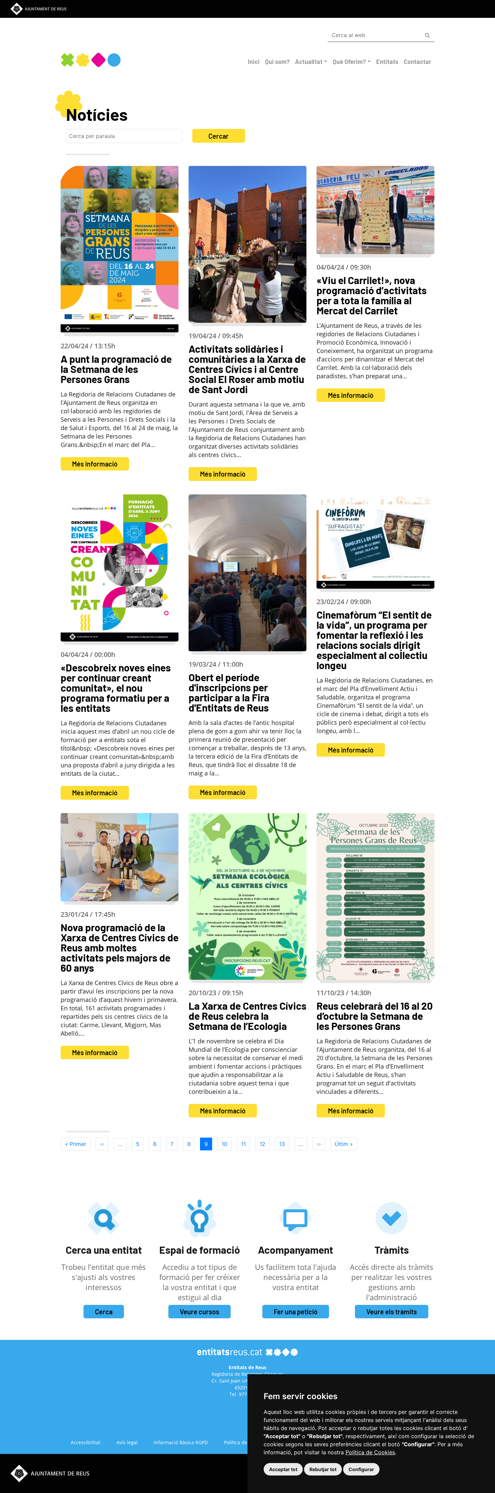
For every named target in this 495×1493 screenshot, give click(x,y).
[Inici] (91, 60)
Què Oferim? (349, 61)
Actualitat (309, 61)
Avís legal (127, 1442)
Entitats (387, 61)
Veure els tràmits (391, 1312)
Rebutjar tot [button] (322, 1469)
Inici (254, 61)
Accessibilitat (85, 1442)
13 (284, 1144)
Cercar (218, 136)
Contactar (417, 61)
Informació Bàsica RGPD (181, 1442)
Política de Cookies (370, 1452)
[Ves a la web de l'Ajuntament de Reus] (38, 8)
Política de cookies (244, 1442)
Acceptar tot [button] (283, 1469)
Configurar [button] (361, 1469)
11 (245, 1144)
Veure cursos (199, 1312)
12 (265, 1144)
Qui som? (277, 61)
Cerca (103, 1312)
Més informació (95, 464)
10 (227, 1144)
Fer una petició (296, 1312)
